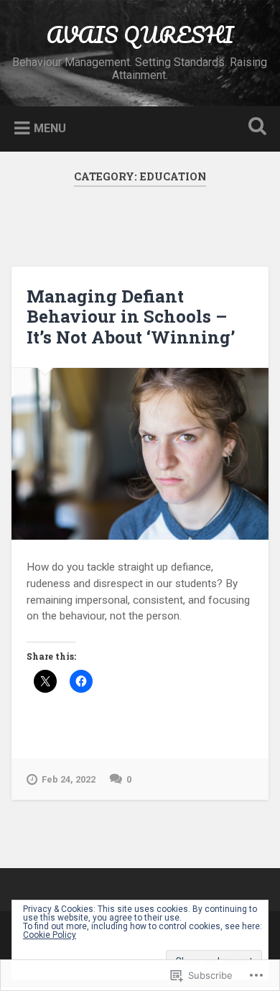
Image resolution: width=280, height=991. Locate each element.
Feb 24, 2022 (68, 779)
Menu (50, 128)
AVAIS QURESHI (139, 34)
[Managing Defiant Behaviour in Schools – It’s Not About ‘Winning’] (140, 454)
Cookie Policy (49, 935)
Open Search (254, 127)
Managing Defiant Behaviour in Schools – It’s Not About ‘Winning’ (131, 317)
